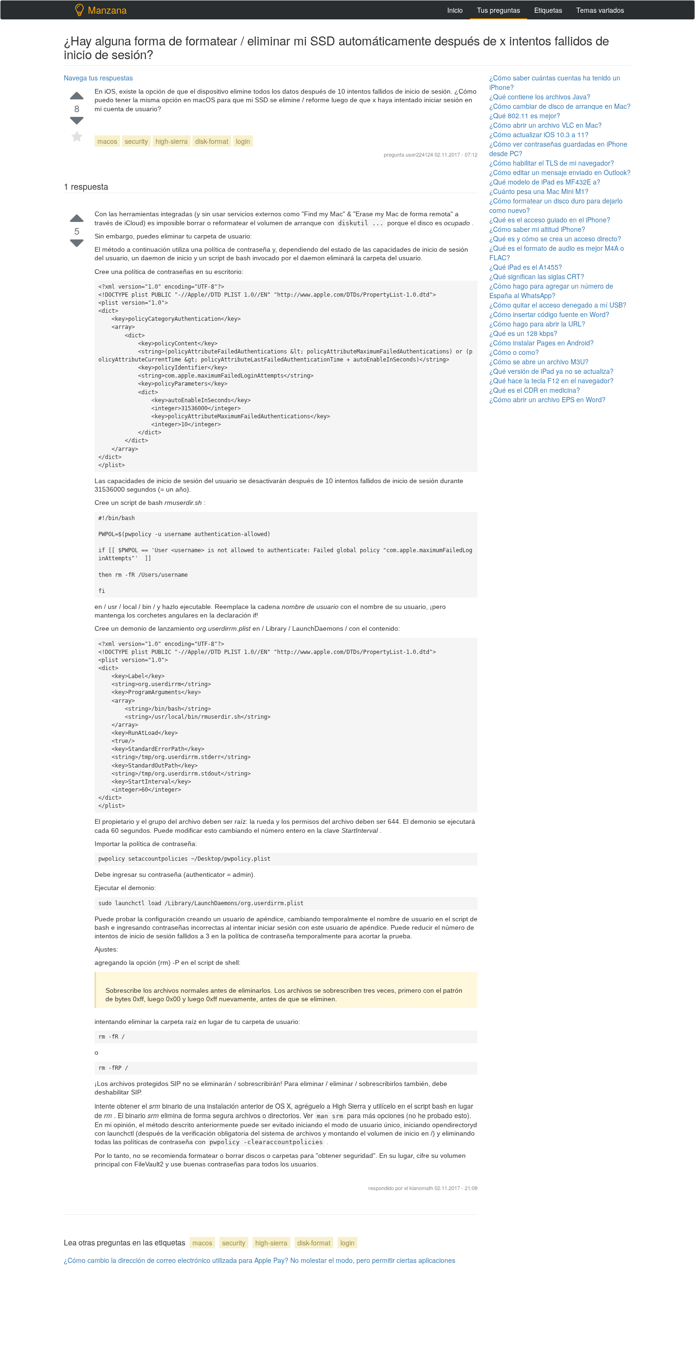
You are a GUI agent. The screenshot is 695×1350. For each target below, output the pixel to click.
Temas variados (600, 10)
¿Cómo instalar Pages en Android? (541, 342)
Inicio (455, 10)
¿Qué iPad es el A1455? (525, 267)
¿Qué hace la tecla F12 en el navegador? (551, 380)
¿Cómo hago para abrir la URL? (537, 323)
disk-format (211, 141)
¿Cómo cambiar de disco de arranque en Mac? (560, 106)
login (243, 141)
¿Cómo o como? (514, 352)
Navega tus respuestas (98, 77)
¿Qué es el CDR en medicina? (534, 390)
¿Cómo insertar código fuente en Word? (549, 314)
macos (107, 141)
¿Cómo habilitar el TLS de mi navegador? (551, 163)
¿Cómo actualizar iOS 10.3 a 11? (539, 134)
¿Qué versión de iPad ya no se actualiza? (551, 371)
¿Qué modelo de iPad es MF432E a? (544, 181)
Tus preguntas (498, 10)
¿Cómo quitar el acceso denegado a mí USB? (557, 304)
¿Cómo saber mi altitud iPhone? (537, 229)
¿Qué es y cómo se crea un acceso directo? (555, 238)
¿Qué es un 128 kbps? (523, 333)
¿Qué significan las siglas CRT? (536, 276)
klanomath (421, 1187)
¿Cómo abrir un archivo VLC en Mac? (545, 125)
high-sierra (172, 141)
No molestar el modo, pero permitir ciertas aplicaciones (372, 1260)
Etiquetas (548, 10)
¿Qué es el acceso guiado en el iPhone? (549, 219)
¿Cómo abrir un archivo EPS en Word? (547, 399)
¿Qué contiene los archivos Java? (540, 96)
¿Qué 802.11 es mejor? (524, 115)
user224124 (419, 154)
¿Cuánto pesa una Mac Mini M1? (539, 191)
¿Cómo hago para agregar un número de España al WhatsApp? (551, 290)
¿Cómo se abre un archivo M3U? (539, 361)
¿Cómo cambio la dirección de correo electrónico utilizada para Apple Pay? (176, 1260)
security (136, 141)
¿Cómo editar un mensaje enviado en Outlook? (560, 172)
